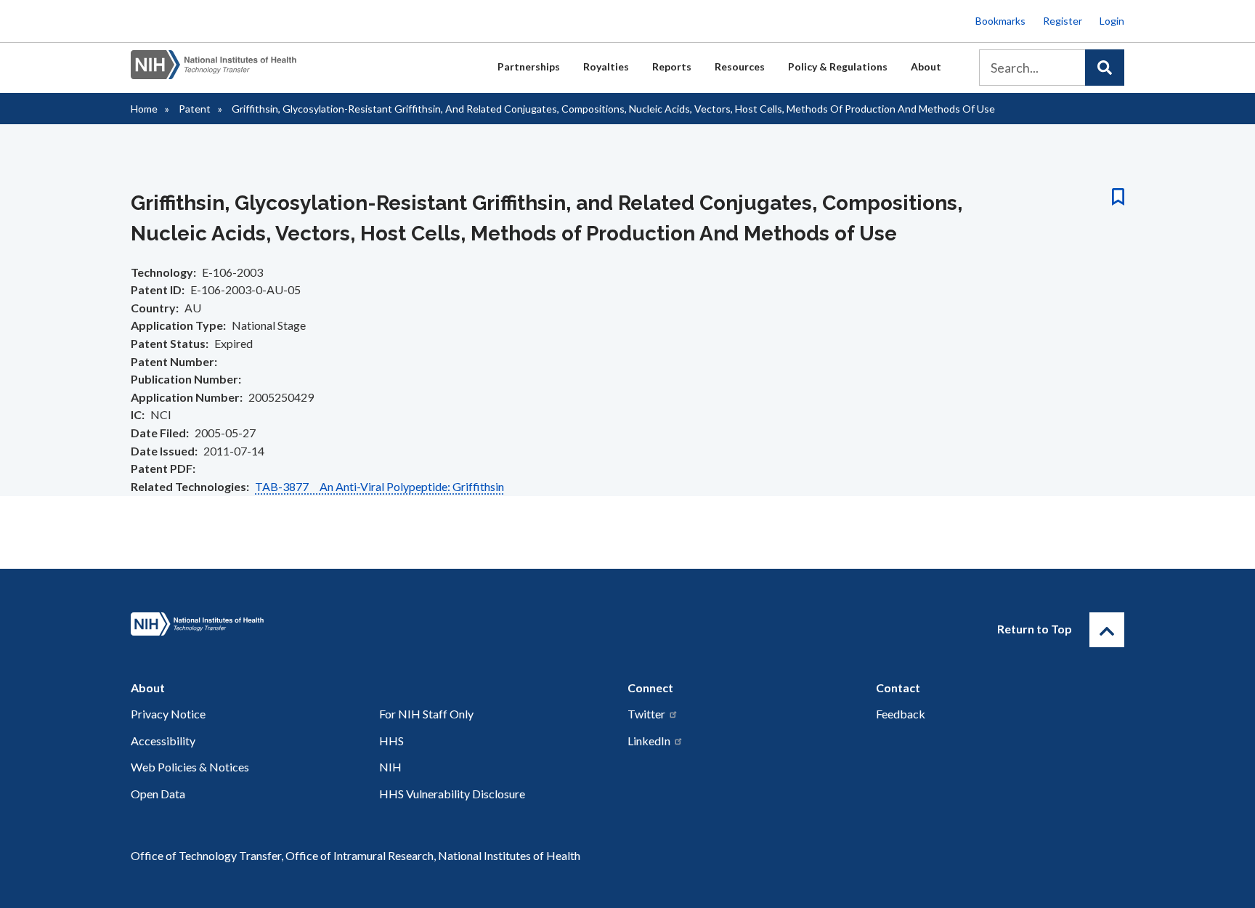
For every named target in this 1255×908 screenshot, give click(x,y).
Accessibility (163, 740)
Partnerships (528, 66)
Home (144, 108)
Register (1062, 21)
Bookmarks (1000, 21)
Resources (740, 66)
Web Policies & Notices (190, 767)
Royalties (606, 66)
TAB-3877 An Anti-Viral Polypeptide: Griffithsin (379, 486)
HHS (391, 740)
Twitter (646, 714)
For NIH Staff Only (426, 714)
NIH (390, 767)
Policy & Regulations (838, 66)
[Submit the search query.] (1104, 67)
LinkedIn (649, 740)
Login (1112, 21)
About (926, 66)
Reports (671, 66)
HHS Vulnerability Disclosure (452, 793)
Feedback (900, 714)
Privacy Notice (168, 714)
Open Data (158, 793)
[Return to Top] (1106, 629)
